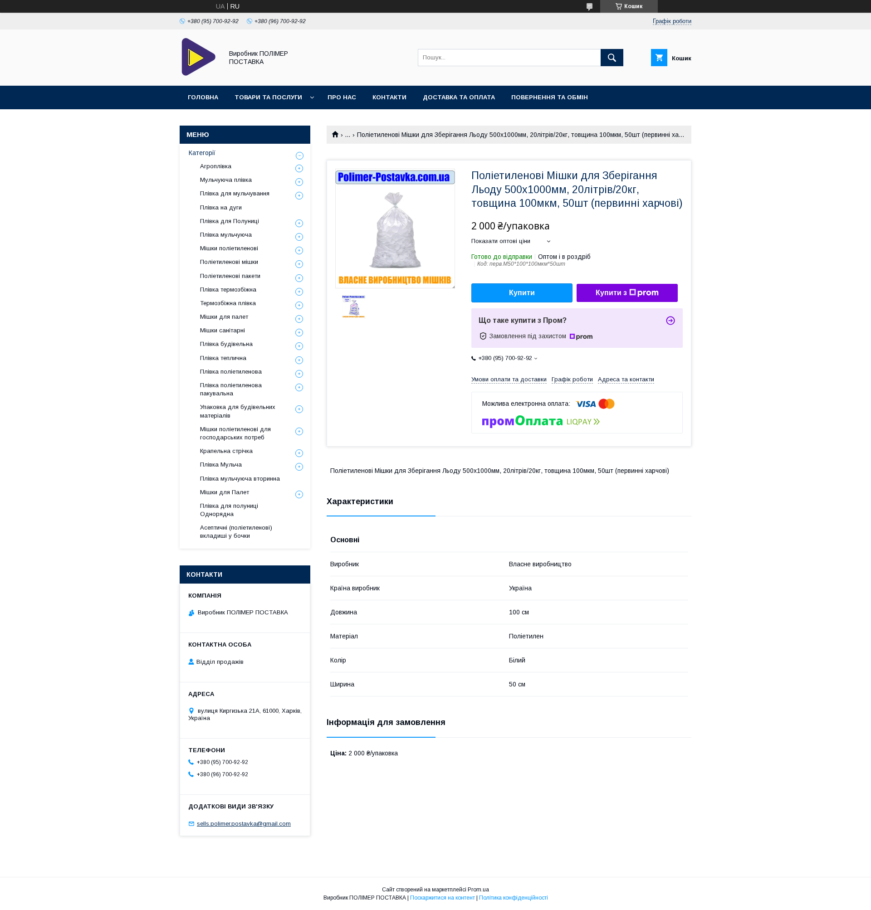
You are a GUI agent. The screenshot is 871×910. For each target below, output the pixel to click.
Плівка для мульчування (234, 193)
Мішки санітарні (222, 330)
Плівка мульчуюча (226, 234)
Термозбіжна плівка (228, 303)
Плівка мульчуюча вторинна (240, 478)
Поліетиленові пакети (230, 276)
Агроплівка (215, 166)
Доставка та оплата (459, 97)
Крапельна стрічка (226, 451)
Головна (203, 97)
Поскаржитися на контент (442, 898)
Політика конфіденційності (513, 898)
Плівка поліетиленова (231, 371)
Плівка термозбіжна (228, 289)
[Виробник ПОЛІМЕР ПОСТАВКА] (199, 74)
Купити (522, 293)
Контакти (389, 97)
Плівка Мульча (221, 464)
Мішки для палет (224, 316)
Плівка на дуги (221, 207)
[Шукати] (612, 57)
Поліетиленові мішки (229, 261)
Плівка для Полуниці (229, 221)
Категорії (202, 152)
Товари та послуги (268, 97)
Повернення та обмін (549, 97)
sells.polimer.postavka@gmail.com (244, 823)
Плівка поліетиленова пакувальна (231, 389)
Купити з (611, 293)
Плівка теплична (223, 358)
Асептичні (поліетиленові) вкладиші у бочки (236, 531)
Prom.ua (478, 889)
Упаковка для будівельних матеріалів (237, 411)
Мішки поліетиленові (229, 248)
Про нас (342, 97)
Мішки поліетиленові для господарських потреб (235, 433)
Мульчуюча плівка (226, 179)
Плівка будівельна (226, 344)
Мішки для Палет (224, 492)
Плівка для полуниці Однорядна (229, 509)
